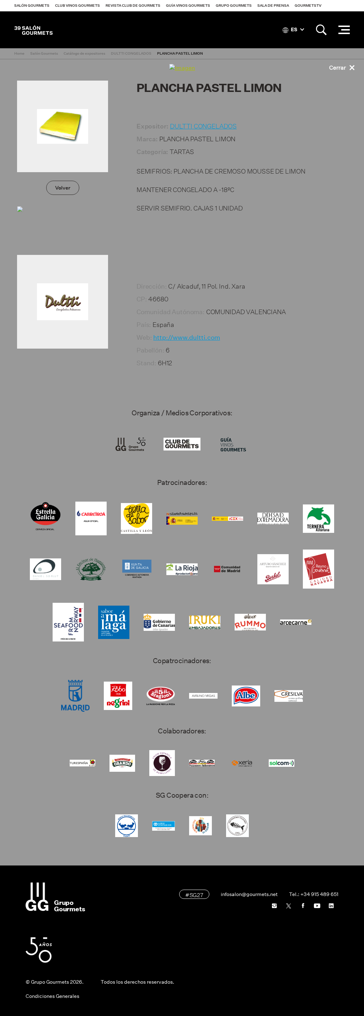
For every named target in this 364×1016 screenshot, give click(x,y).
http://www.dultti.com (186, 338)
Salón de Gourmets (33, 30)
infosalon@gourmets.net (249, 894)
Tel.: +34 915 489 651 (313, 894)
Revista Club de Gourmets (133, 5)
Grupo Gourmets (234, 5)
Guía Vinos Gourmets (188, 5)
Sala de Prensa (273, 5)
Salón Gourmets (31, 5)
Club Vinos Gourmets (77, 5)
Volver (62, 188)
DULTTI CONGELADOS (203, 125)
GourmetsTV (308, 5)
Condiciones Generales (52, 996)
